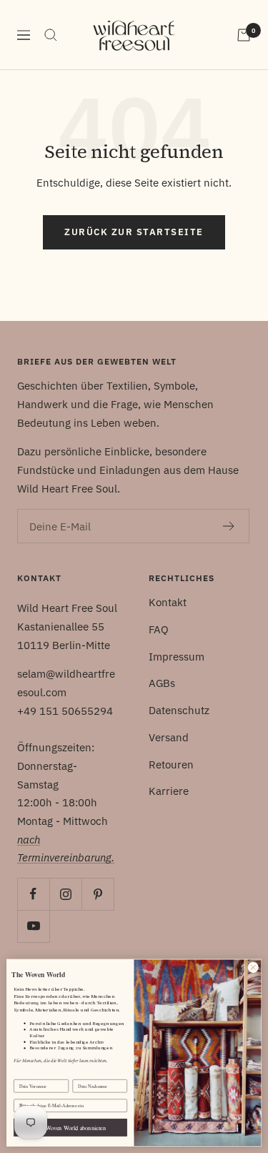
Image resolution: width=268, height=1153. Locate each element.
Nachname (82, 1074)
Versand (169, 737)
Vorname (22, 1074)
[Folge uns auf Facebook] (33, 894)
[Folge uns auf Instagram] (65, 894)
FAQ (159, 629)
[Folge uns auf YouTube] (33, 926)
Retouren (171, 764)
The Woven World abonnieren (70, 1128)
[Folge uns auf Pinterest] (97, 894)
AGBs (162, 683)
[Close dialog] (253, 967)
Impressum (176, 656)
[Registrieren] (229, 526)
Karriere (169, 791)
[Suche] (50, 35)
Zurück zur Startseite (134, 232)
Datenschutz (179, 710)
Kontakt (168, 602)
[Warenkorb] (244, 35)
